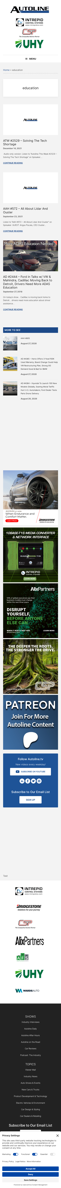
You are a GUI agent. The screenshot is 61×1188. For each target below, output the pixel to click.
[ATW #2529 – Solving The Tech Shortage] (30, 134)
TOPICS (30, 1064)
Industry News (30, 1076)
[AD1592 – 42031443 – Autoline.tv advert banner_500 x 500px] (30, 637)
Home (6, 70)
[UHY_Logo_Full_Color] (29, 44)
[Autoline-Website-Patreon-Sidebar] (30, 748)
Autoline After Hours (30, 1035)
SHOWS (30, 1016)
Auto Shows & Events (30, 1083)
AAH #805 (25, 338)
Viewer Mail (30, 1070)
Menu (32, 58)
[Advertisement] (30, 434)
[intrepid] (29, 22)
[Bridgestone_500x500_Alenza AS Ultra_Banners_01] (30, 524)
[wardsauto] (29, 991)
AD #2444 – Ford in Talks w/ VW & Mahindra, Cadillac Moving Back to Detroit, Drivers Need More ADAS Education (27, 282)
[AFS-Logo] (29, 958)
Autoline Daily (30, 1028)
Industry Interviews (30, 1022)
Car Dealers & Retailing (30, 1116)
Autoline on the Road (30, 1042)
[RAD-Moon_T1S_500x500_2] (30, 581)
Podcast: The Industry (30, 1055)
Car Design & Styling (30, 1109)
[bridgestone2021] (29, 908)
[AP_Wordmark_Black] (29, 941)
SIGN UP (30, 799)
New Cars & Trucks (30, 1089)
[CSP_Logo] (29, 33)
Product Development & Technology (30, 1096)
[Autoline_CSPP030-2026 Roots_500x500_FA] (30, 693)
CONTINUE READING (13, 163)
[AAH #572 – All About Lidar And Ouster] (30, 202)
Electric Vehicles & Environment (30, 1103)
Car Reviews (30, 1048)
